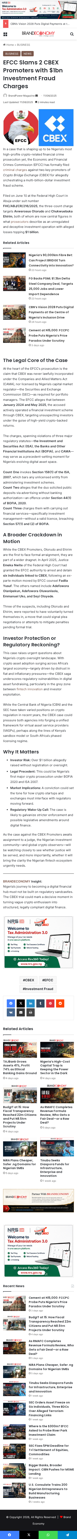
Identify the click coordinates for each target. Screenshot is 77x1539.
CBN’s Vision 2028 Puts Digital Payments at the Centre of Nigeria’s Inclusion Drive (51, 312)
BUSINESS (23, 44)
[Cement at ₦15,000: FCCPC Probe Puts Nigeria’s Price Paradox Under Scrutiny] (14, 335)
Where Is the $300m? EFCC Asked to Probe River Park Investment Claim (48, 1430)
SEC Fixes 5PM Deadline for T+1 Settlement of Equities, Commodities (49, 1450)
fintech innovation (30, 689)
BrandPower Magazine (21, 95)
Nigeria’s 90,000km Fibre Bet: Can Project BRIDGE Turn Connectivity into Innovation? (51, 260)
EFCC (48, 980)
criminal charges (15, 170)
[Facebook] (11, 1003)
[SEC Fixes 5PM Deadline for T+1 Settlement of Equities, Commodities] (14, 1451)
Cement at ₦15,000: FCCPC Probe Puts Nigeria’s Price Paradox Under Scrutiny (49, 335)
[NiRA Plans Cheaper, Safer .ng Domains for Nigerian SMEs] (20, 1147)
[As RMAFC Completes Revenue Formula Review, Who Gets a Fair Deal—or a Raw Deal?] (57, 1093)
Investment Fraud (39, 989)
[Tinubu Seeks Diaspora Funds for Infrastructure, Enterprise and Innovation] (57, 1147)
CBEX (29, 980)
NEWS (27, 53)
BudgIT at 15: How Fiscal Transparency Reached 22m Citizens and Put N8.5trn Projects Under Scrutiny (20, 1116)
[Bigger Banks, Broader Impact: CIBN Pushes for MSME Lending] (14, 1470)
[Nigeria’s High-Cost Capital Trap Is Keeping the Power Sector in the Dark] (57, 1048)
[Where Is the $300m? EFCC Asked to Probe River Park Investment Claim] (14, 1431)
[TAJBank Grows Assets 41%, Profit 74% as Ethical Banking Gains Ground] (20, 1048)
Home (10, 44)
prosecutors (20, 222)
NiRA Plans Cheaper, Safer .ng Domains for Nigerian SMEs (19, 1164)
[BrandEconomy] (38, 34)
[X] (21, 1003)
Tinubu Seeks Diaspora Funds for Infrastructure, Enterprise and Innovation (54, 1168)
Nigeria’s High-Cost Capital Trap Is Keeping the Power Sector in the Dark (55, 1067)
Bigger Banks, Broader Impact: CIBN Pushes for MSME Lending (51, 1469)
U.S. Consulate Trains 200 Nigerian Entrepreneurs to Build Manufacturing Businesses (48, 1491)
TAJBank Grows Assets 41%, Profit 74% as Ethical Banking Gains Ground (20, 1067)
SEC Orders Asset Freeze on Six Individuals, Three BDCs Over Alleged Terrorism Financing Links (49, 1408)
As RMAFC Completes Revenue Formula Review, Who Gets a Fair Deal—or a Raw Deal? (56, 1115)
